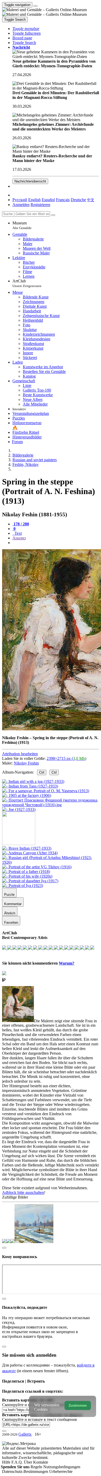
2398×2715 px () (66, 758)
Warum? (66, 963)
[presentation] (55, 542)
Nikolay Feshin (26, 763)
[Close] (53, 215)
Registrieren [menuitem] (40, 204)
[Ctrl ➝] (26, 848)
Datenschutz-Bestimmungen (25, 1471)
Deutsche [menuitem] (78, 199)
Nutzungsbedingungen (61, 1467)
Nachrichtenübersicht (30, 181)
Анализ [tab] (19, 538)
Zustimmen (78, 1405)
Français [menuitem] (63, 199)
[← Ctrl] (18, 809)
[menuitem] (90, 199)
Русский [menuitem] (19, 199)
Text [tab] (17, 533)
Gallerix (25, 1434)
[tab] (20, 524)
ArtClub (26, 283)
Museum (22, 225)
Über (28, 1462)
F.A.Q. (17, 1462)
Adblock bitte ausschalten (23, 1192)
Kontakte (40, 1462)
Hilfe (6, 1462)
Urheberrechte (61, 1471)
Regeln (37, 1467)
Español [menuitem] (48, 199)
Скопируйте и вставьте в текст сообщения (39, 1419)
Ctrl (41, 772)
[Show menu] (35, 6)
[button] (25, 28)
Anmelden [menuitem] (21, 204)
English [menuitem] (34, 199)
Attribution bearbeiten (20, 754)
